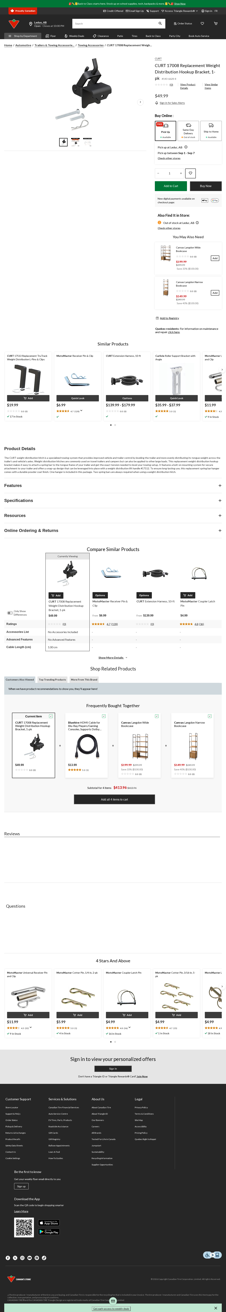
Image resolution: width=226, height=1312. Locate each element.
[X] (15, 1258)
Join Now (142, 1076)
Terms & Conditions (144, 1113)
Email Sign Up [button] (136, 10)
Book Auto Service (199, 35)
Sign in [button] (208, 10)
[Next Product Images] (140, 102)
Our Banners (98, 1120)
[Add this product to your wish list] (190, 173)
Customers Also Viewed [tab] (20, 679)
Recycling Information (102, 1158)
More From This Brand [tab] (84, 679)
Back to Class (153, 35)
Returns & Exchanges (15, 1133)
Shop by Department (25, 35)
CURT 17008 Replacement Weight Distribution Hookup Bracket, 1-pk (187, 72)
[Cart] (216, 24)
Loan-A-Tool (54, 1152)
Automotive (23, 45)
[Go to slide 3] (87, 142)
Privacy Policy (141, 1107)
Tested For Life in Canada (103, 1139)
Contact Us (10, 1152)
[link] (165, 85)
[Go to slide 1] (63, 142)
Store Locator (11, 1107)
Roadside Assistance (58, 1126)
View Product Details (187, 86)
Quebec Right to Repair (145, 1139)
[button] (160, 24)
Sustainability (98, 1152)
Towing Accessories (91, 45)
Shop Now (180, 3)
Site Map (139, 1120)
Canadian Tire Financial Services (64, 1107)
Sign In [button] (113, 1068)
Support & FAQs (12, 1113)
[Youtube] (29, 1258)
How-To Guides (56, 1158)
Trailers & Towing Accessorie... (54, 45)
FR (216, 10)
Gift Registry (54, 1139)
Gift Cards (53, 1133)
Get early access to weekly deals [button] (111, 1308)
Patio (120, 35)
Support (154, 10)
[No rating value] (162, 84)
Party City (174, 35)
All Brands (96, 1133)
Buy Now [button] (206, 186)
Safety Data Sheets (14, 1145)
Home (8, 45)
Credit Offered (115, 10)
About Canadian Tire (101, 1107)
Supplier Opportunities (102, 1164)
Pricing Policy (141, 1133)
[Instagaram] (22, 1258)
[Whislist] (202, 24)
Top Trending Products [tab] (52, 679)
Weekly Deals (76, 35)
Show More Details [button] (111, 657)
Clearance (103, 35)
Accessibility (141, 1126)
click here (174, 332)
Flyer (53, 35)
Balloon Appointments (59, 1145)
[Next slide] (222, 369)
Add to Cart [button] (171, 186)
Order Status (184, 23)
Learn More (21, 1211)
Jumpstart (96, 1145)
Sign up (21, 1186)
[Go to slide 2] (75, 142)
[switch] (12, 613)
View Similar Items (211, 86)
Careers (95, 1126)
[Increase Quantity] (181, 173)
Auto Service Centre (58, 1113)
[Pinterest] (37, 1258)
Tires (134, 35)
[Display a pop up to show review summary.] (82, 412)
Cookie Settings (12, 1158)
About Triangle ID (100, 1113)
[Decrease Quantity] (158, 173)
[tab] (165, 130)
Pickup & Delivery (13, 1126)
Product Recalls (12, 1139)
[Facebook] (8, 1258)
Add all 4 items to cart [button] (114, 799)
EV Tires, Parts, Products (60, 1120)
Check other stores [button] (169, 158)
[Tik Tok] (44, 1258)
